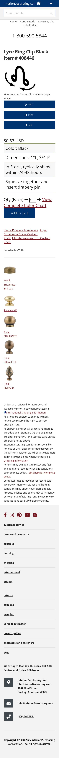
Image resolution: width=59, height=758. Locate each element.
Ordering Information (16, 460)
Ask (30, 125)
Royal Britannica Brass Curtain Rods (25, 234)
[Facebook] (5, 516)
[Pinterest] (19, 516)
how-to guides (12, 633)
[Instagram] (12, 516)
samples (9, 614)
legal (6, 652)
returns (8, 595)
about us (9, 543)
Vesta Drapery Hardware (21, 230)
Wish (30, 104)
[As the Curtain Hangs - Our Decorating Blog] (35, 516)
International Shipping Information (26, 412)
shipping (9, 562)
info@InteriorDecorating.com (35, 703)
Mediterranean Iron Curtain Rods (27, 240)
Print (30, 114)
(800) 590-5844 (26, 716)
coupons (9, 605)
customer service (14, 524)
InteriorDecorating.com (20, 4)
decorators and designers (19, 642)
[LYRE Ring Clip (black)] (20, 78)
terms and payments (16, 534)
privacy (8, 581)
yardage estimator (15, 623)
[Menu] (51, 3)
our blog (9, 553)
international (12, 572)
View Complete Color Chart (28, 202)
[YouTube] (27, 516)
